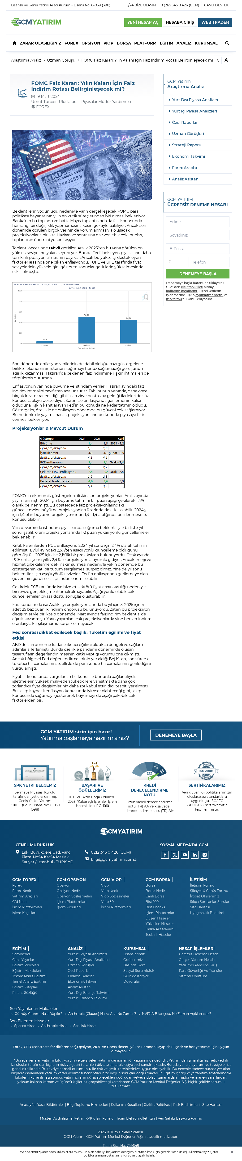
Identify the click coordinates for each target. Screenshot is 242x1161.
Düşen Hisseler (158, 918)
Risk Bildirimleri (186, 1104)
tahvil (54, 247)
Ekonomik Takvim (82, 981)
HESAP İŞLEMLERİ (197, 948)
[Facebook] (165, 855)
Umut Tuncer (43, 101)
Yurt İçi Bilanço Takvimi (87, 998)
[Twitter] (175, 855)
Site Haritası (200, 907)
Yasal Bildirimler (50, 1104)
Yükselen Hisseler (160, 924)
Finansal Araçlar (81, 976)
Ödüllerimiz (133, 960)
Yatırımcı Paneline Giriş (198, 965)
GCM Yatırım (74, 1136)
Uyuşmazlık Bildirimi (207, 913)
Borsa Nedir (155, 891)
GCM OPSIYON (71, 879)
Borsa (150, 885)
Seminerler (21, 954)
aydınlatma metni (209, 295)
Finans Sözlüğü (24, 993)
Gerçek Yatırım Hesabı (197, 960)
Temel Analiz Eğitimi (29, 981)
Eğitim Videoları (25, 965)
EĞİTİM (19, 948)
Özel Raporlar (185, 122)
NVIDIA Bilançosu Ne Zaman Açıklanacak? (176, 1013)
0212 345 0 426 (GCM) (111, 852)
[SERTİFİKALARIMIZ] (206, 771)
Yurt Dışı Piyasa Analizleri (196, 99)
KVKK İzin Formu (99, 1118)
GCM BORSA (158, 879)
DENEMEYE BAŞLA (176, 735)
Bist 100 (152, 902)
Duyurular (131, 981)
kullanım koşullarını (181, 291)
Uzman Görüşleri (188, 133)
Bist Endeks (155, 907)
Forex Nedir (21, 891)
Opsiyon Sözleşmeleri (74, 896)
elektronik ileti (192, 287)
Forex (17, 885)
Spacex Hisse (24, 1025)
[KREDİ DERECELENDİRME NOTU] (149, 771)
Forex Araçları (185, 167)
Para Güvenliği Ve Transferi (201, 970)
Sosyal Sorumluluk (138, 970)
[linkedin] (195, 855)
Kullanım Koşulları (126, 1104)
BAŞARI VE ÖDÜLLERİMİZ (92, 788)
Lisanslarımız (134, 954)
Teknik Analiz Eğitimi (29, 976)
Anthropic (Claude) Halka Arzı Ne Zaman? (102, 1013)
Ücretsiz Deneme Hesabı (199, 954)
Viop (105, 885)
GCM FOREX (24, 879)
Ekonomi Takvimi (188, 156)
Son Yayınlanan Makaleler (33, 1008)
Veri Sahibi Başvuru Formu (180, 1118)
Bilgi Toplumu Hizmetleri (87, 1104)
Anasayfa (27, 1104)
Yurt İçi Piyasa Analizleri (194, 110)
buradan (129, 1155)
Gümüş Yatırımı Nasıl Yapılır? (38, 1013)
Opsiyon (63, 885)
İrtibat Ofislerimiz (204, 896)
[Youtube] (185, 855)
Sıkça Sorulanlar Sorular (209, 902)
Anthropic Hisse (54, 1025)
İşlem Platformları (27, 907)
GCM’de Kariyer (136, 976)
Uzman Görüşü (61, 60)
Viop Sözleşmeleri (115, 896)
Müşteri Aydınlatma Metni (61, 1118)
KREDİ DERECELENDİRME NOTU (150, 790)
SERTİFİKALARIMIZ (207, 785)
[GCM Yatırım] (36, 24)
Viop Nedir (110, 891)
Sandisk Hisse (84, 1025)
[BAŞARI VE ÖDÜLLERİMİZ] (92, 771)
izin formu (174, 299)
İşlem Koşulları (24, 913)
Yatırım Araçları (25, 896)
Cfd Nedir (20, 902)
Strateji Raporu (186, 144)
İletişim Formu (202, 885)
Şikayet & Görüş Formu (209, 891)
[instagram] (204, 855)
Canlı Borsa (155, 896)
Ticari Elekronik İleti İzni (135, 1118)
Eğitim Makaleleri (26, 970)
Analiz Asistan (185, 178)
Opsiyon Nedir (68, 891)
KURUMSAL (134, 948)
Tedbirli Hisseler (158, 934)
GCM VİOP (111, 879)
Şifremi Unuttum (193, 976)
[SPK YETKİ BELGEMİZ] (35, 771)
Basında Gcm (134, 965)
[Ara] (227, 43)
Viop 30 (107, 902)
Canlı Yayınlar (23, 960)
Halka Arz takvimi (160, 929)
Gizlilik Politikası (157, 1104)
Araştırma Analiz (26, 60)
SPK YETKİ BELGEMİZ (35, 785)
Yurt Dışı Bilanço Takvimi (88, 993)
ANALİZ (75, 948)
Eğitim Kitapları (25, 987)
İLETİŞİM (198, 879)
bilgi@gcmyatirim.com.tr (114, 859)
